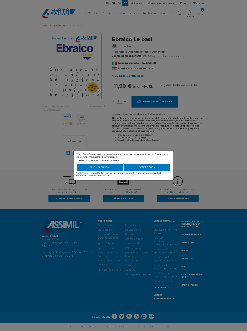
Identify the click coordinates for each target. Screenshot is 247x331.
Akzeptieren (147, 167)
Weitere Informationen (88, 160)
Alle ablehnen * (100, 167)
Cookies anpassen (110, 160)
